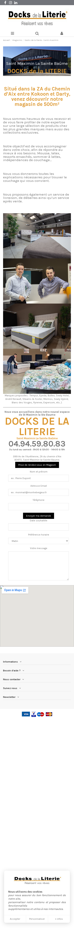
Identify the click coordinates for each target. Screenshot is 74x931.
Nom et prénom (38, 471)
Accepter (15, 918)
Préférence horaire (38, 534)
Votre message (38, 548)
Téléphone (38, 500)
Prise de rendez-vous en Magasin (37, 464)
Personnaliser (37, 918)
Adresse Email (38, 485)
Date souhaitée (38, 520)
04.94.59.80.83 (37, 443)
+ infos (59, 918)
